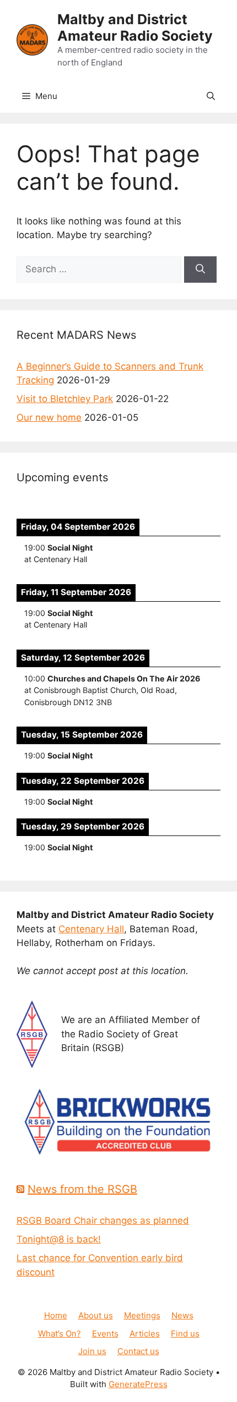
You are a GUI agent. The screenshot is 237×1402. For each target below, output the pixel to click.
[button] (211, 96)
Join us (92, 1351)
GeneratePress (138, 1384)
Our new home (49, 417)
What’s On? (59, 1333)
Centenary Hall (91, 928)
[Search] (200, 269)
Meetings (142, 1315)
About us (95, 1315)
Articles (145, 1333)
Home (55, 1315)
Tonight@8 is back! (59, 1239)
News (182, 1315)
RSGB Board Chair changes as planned (103, 1220)
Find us (185, 1333)
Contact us (138, 1351)
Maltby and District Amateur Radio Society (135, 27)
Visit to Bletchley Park (65, 398)
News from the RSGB (82, 1189)
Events (105, 1333)
